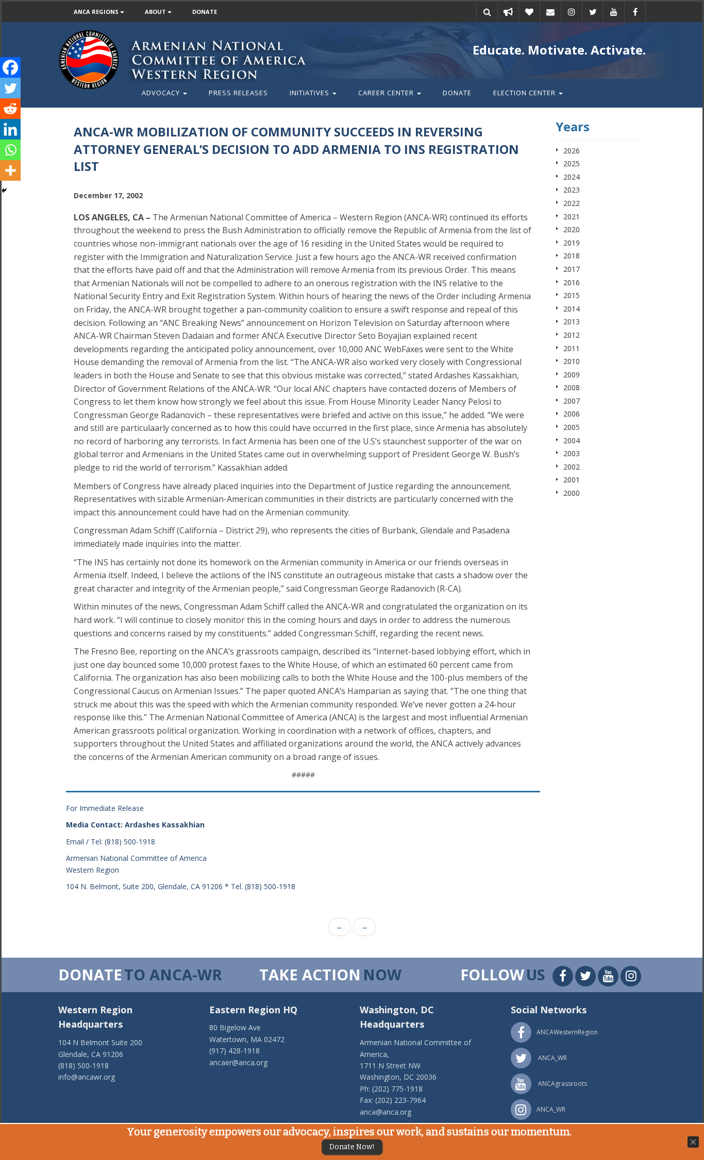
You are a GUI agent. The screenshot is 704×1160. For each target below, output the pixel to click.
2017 (571, 269)
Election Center (525, 92)
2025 (571, 163)
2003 (571, 453)
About (156, 11)
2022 (571, 203)
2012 (571, 335)
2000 (571, 493)
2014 (571, 309)
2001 (571, 479)
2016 (571, 282)
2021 (571, 216)
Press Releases (238, 92)
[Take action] (508, 12)
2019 (571, 243)
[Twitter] (10, 88)
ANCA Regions (97, 11)
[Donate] (529, 12)
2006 (571, 414)
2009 (571, 374)
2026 (571, 150)
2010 (571, 361)
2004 (571, 440)
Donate (204, 11)
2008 (571, 387)
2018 (571, 256)
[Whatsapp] (10, 150)
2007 (571, 401)
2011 (571, 348)
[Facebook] (10, 67)
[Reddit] (10, 108)
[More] (10, 170)
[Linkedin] (10, 129)
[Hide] (4, 190)
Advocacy (162, 92)
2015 (571, 295)
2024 (571, 177)
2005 (571, 427)
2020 (571, 229)
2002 (571, 467)
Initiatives (310, 92)
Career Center (387, 92)
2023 (571, 190)
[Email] (550, 12)
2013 (571, 321)
